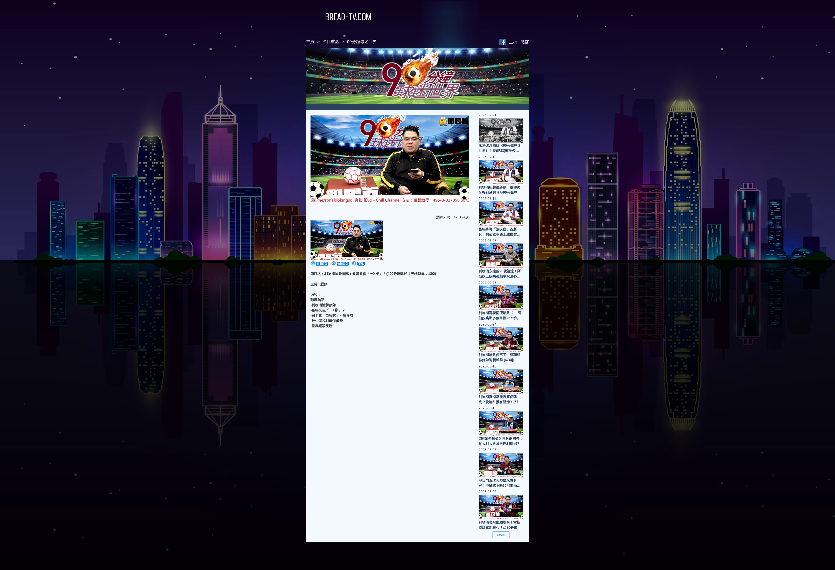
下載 (361, 263)
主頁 (310, 41)
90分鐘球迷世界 (362, 41)
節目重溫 (330, 41)
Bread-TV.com (348, 16)
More (501, 535)
